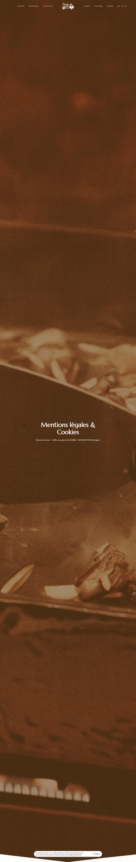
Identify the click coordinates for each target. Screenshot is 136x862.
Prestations (34, 6)
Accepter (96, 854)
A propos (20, 6)
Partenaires (48, 6)
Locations (98, 6)
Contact (110, 6)
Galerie (87, 6)
